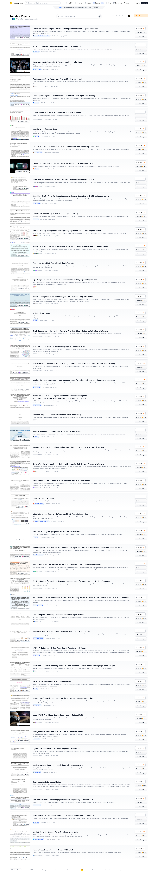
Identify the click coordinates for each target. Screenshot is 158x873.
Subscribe (96, 7)
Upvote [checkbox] (141, 28)
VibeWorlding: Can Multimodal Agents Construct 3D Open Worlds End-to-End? (63, 815)
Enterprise (118, 3)
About (56, 870)
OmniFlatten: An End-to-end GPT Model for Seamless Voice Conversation (61, 480)
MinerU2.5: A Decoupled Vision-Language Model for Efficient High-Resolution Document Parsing (70, 246)
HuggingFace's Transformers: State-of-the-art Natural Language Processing (63, 698)
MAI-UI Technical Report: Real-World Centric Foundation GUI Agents (59, 648)
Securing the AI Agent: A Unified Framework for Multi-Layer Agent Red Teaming (64, 95)
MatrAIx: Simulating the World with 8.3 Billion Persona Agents (57, 431)
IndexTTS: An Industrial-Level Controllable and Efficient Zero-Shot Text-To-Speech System (68, 447)
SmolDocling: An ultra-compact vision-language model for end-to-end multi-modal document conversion (74, 380)
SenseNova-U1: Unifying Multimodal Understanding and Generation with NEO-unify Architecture (71, 196)
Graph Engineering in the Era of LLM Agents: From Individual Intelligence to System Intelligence (70, 331)
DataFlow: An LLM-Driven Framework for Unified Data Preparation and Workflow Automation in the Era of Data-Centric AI (81, 598)
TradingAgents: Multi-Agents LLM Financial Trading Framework (57, 79)
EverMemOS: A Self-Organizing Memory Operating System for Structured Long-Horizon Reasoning (71, 581)
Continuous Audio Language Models (47, 782)
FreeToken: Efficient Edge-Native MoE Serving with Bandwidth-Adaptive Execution (65, 28)
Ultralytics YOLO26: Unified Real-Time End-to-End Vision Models (58, 731)
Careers (69, 870)
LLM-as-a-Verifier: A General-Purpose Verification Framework (57, 112)
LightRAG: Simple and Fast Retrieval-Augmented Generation (56, 748)
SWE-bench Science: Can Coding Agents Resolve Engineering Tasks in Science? (63, 799)
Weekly (118, 16)
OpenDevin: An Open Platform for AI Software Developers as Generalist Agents (63, 179)
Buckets (99, 3)
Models (70, 3)
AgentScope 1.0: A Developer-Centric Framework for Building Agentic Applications (65, 280)
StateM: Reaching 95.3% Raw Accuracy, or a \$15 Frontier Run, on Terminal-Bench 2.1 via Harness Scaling (74, 363)
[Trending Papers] (129, 16)
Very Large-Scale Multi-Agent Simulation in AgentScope (54, 263)
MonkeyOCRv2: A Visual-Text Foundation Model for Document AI (58, 765)
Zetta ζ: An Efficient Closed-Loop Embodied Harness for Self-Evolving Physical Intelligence (68, 464)
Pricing (126, 3)
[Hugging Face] (82, 869)
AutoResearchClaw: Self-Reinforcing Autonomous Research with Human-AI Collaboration (68, 564)
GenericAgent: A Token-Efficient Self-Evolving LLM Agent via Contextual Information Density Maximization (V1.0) (77, 547)
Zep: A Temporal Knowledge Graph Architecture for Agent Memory (58, 614)
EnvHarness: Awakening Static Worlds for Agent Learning (55, 213)
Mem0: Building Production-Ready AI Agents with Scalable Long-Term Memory (63, 296)
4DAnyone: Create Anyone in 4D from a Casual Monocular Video (57, 62)
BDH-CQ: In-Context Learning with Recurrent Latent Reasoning (57, 46)
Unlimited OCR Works (41, 313)
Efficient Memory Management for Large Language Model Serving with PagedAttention (67, 230)
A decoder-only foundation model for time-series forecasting (57, 414)
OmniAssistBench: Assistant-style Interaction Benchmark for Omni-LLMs (61, 631)
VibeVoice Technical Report (43, 498)
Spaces (89, 3)
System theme (16, 870)
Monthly (124, 16)
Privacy (44, 870)
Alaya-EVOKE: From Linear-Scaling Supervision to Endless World (58, 715)
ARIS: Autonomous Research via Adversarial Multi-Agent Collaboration (60, 514)
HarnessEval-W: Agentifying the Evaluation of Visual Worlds (56, 531)
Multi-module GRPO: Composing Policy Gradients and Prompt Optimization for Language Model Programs (74, 665)
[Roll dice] (99, 16)
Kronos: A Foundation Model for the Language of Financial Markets (59, 347)
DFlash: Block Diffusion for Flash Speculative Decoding (54, 681)
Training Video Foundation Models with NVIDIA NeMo (54, 850)
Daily (113, 16)
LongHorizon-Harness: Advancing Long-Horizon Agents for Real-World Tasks (63, 163)
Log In (138, 3)
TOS (32, 870)
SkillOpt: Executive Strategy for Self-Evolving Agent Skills (55, 832)
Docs (109, 3)
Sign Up (144, 3)
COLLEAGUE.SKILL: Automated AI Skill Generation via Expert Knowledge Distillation (66, 147)
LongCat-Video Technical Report (45, 129)
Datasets (79, 3)
